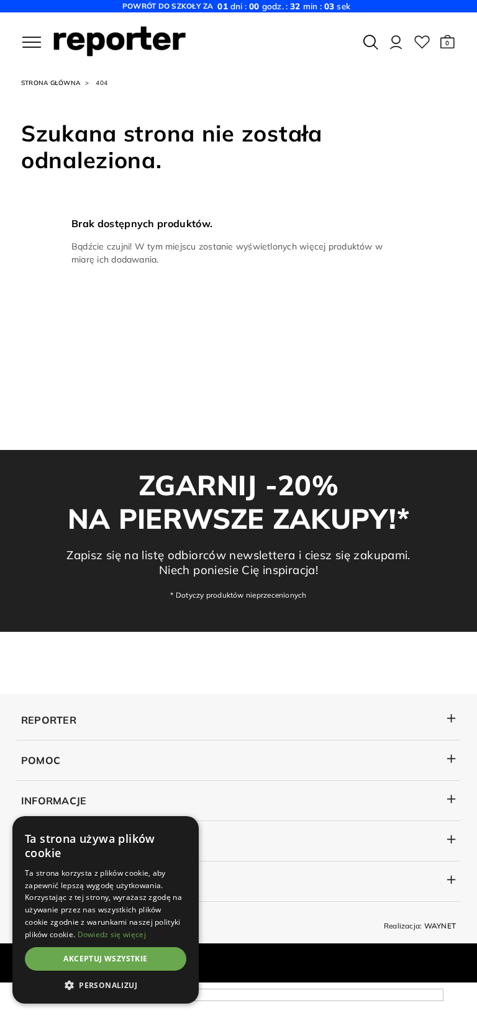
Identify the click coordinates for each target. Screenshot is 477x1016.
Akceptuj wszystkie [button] (105, 958)
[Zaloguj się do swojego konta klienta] (396, 42)
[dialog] (105, 910)
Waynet (440, 925)
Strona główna (50, 83)
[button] (447, 42)
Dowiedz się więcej (112, 934)
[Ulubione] (422, 42)
